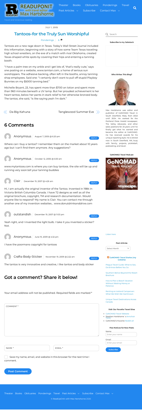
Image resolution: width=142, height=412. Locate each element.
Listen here (111, 234)
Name (10, 348)
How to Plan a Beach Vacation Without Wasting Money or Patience (119, 283)
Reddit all (129, 321)
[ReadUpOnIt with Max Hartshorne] (29, 15)
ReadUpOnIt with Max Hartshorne (69, 399)
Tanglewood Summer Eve (76, 111)
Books (77, 5)
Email (59, 348)
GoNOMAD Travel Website (117, 314)
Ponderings (110, 5)
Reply (94, 138)
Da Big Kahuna (19, 111)
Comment (12, 306)
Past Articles (66, 10)
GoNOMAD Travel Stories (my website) (123, 258)
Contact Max (108, 10)
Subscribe (89, 10)
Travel (125, 5)
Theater (63, 5)
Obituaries (91, 5)
